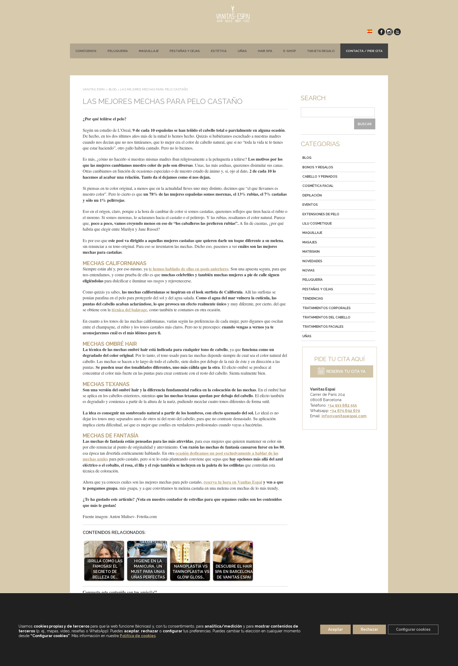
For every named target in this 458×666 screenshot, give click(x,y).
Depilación (312, 195)
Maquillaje (149, 51)
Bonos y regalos (317, 167)
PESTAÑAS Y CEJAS (185, 51)
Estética (219, 51)
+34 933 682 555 (342, 405)
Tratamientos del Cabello (326, 317)
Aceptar (335, 630)
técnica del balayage (129, 309)
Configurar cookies (413, 630)
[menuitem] (370, 30)
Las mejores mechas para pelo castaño (163, 101)
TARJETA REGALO (321, 51)
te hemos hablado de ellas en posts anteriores (188, 269)
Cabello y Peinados (319, 176)
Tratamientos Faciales (323, 326)
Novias (308, 270)
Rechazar (369, 630)
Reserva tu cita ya (345, 371)
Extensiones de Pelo (320, 214)
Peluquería (118, 51)
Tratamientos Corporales (326, 308)
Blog (306, 158)
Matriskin (311, 251)
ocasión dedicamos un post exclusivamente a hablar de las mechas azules (180, 456)
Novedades (312, 261)
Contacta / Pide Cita (364, 51)
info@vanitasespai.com (344, 416)
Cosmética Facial (317, 186)
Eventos (310, 205)
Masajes (309, 242)
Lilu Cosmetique (317, 223)
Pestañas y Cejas (317, 289)
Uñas (242, 51)
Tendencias (312, 298)
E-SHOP (289, 51)
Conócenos (86, 51)
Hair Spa (265, 51)
